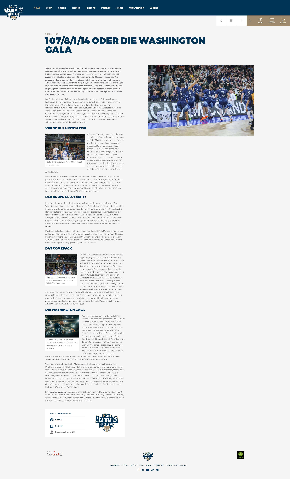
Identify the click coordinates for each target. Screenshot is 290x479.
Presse (119, 7)
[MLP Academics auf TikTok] (152, 471)
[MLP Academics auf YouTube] (147, 471)
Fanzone (90, 7)
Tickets (76, 7)
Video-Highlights (63, 413)
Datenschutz (171, 465)
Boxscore (59, 426)
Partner (105, 7)
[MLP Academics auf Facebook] (138, 471)
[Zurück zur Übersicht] (231, 20)
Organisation (136, 7)
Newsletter (114, 465)
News (37, 7)
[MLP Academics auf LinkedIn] (157, 471)
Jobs (141, 465)
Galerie (58, 420)
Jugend (154, 7)
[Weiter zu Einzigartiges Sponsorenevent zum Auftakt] (221, 20)
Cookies (182, 465)
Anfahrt (134, 465)
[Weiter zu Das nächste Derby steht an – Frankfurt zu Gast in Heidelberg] (241, 20)
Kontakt (124, 465)
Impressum (158, 465)
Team (49, 7)
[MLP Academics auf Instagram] (142, 471)
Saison (62, 7)
